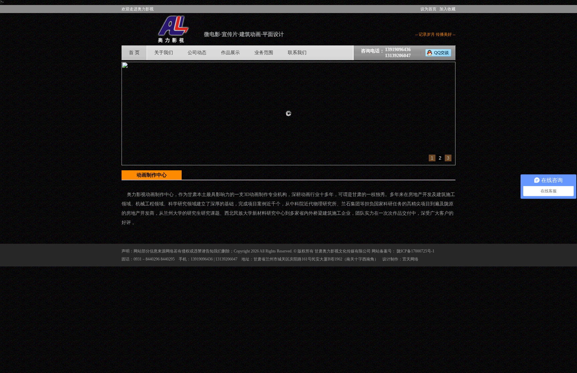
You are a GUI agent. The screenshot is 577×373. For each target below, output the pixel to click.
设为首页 (428, 9)
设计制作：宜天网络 (400, 259)
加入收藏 (447, 9)
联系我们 (297, 52)
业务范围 (263, 52)
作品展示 (230, 52)
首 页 (134, 52)
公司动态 (197, 52)
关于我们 (163, 52)
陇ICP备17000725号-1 (415, 251)
